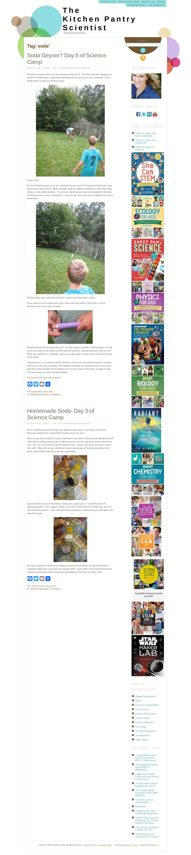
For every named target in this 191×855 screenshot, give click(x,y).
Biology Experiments (145, 696)
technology (140, 726)
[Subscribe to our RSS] (143, 58)
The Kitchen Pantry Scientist (100, 19)
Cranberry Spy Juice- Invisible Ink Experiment (146, 812)
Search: (143, 41)
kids (39, 391)
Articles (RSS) (89, 845)
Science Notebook (144, 722)
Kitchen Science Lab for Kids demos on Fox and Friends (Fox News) (146, 820)
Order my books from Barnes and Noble (145, 134)
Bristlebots (140, 806)
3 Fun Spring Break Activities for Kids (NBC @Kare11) (146, 793)
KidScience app (128, 2)
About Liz (148, 2)
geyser (34, 391)
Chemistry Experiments (39, 394)
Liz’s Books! (157, 5)
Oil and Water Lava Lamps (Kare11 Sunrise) (147, 835)
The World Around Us (145, 731)
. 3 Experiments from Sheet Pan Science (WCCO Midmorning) (145, 758)
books (138, 700)
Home (161, 2)
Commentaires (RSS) (104, 845)
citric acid (36, 585)
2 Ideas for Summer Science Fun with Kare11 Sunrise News (147, 776)
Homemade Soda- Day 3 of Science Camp (60, 414)
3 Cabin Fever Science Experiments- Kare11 (146, 784)
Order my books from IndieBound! (145, 141)
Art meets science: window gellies (144, 800)
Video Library (141, 739)
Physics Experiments (145, 713)
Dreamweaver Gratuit (130, 845)
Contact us (107, 2)
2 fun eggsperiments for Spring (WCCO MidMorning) (146, 767)
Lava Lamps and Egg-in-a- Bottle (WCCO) (147, 828)
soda (51, 391)
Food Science (142, 709)
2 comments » (55, 394)
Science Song (136, 5)
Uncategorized (142, 735)
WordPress (154, 845)
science (45, 391)
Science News (142, 718)
